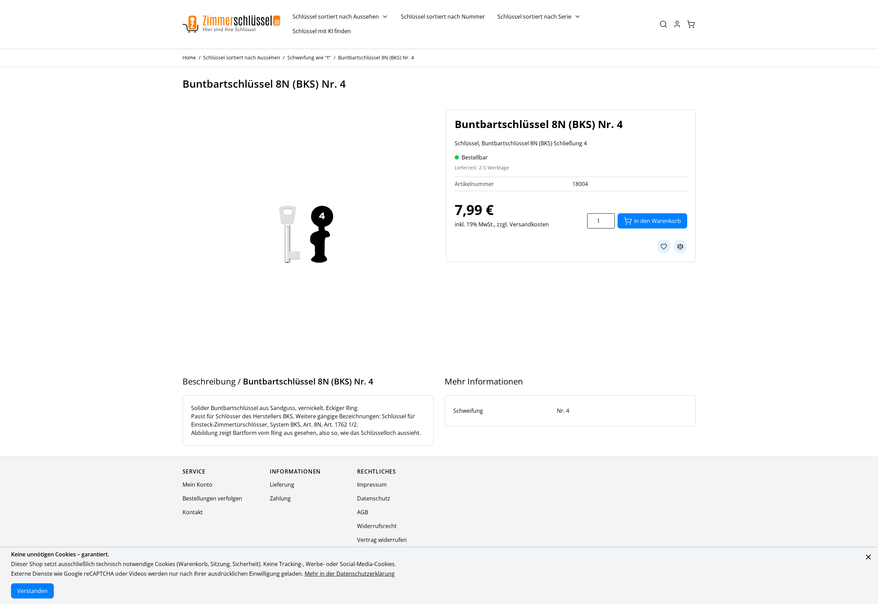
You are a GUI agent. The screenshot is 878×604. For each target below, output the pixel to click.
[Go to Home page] (231, 24)
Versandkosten (529, 224)
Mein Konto (197, 484)
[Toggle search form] (663, 24)
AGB (362, 512)
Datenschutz (373, 498)
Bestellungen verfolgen (212, 498)
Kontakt (192, 512)
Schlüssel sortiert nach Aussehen (336, 16)
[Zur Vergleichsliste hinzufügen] (680, 246)
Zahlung (280, 498)
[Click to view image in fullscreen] (307, 234)
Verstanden (32, 591)
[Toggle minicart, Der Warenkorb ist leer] (691, 24)
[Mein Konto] (677, 24)
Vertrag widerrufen (382, 540)
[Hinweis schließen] (868, 557)
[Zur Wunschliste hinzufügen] (664, 246)
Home (189, 57)
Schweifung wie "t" (309, 57)
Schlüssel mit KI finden (322, 31)
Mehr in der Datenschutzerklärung (350, 573)
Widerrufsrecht (377, 526)
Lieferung (282, 484)
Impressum (372, 484)
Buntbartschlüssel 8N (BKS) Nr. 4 (376, 57)
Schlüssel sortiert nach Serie (534, 16)
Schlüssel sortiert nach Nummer (443, 16)
